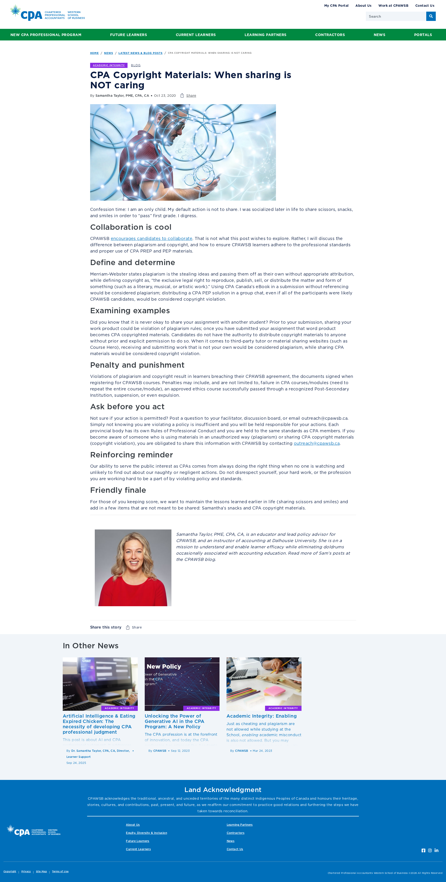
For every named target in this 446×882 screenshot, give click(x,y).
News (380, 35)
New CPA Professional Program (45, 35)
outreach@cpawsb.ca (317, 443)
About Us (363, 5)
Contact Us (424, 5)
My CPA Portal (336, 5)
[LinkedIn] (436, 850)
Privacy (26, 871)
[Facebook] (423, 850)
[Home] (33, 830)
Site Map (41, 871)
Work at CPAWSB (393, 5)
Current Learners (196, 35)
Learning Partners (265, 35)
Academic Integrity (109, 65)
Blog (136, 65)
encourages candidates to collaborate (151, 238)
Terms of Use (60, 871)
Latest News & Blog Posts (140, 53)
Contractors (330, 35)
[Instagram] (430, 850)
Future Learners (128, 35)
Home (94, 53)
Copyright (9, 871)
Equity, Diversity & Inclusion (146, 832)
